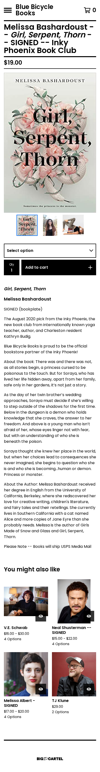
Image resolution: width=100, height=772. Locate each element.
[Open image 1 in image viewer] (50, 143)
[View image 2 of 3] (50, 225)
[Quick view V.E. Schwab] (40, 616)
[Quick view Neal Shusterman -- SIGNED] (88, 616)
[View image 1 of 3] (27, 225)
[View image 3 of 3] (73, 225)
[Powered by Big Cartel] (50, 758)
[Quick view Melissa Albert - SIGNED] (40, 689)
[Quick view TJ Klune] (88, 689)
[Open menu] (8, 10)
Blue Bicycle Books (34, 10)
